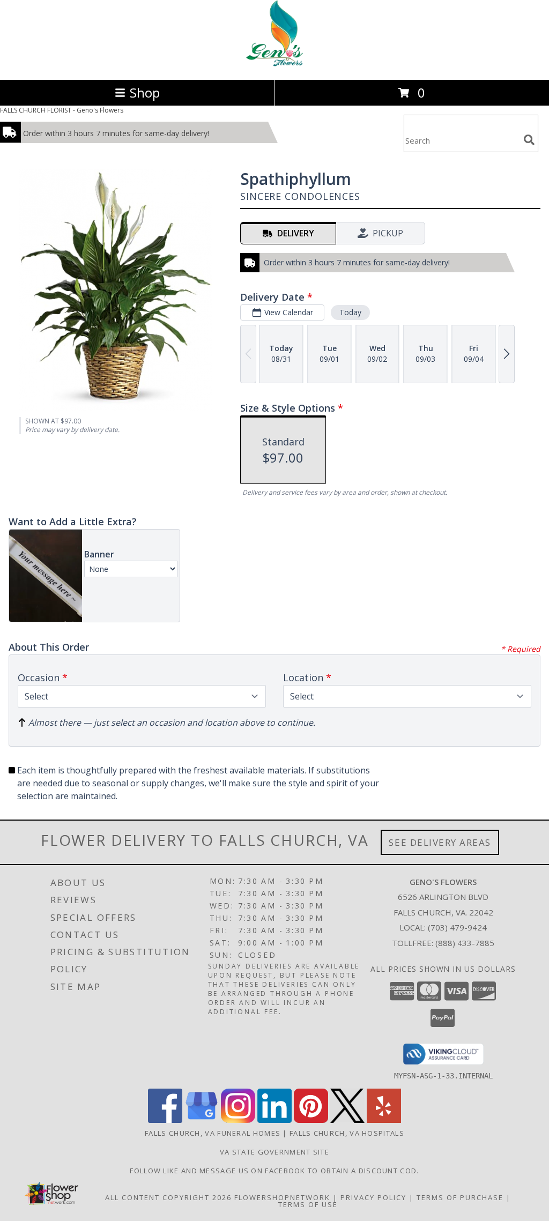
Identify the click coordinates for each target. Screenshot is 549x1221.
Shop (145, 92)
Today (350, 312)
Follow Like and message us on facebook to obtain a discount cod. (274, 1170)
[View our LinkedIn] (274, 1120)
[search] (529, 140)
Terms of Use (308, 1204)
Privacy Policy (373, 1197)
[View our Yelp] (384, 1120)
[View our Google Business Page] (201, 1120)
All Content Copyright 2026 (168, 1197)
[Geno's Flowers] (275, 64)
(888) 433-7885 (464, 942)
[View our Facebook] (165, 1120)
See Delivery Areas (440, 842)
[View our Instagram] (238, 1120)
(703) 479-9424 (457, 927)
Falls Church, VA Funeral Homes (212, 1133)
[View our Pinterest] (311, 1120)
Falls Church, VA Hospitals (347, 1133)
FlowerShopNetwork (282, 1197)
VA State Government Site (274, 1152)
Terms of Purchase (460, 1197)
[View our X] (347, 1120)
